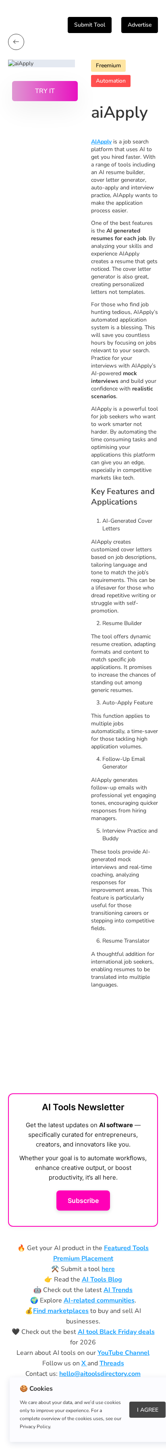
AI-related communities (99, 1300)
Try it (45, 91)
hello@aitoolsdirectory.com (100, 1373)
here (108, 1269)
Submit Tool (89, 25)
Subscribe (83, 1200)
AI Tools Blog (102, 1279)
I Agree (147, 1410)
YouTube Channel (123, 1352)
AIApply (101, 141)
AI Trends (118, 1290)
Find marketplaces (61, 1311)
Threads (112, 1363)
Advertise (139, 25)
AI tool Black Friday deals (116, 1331)
